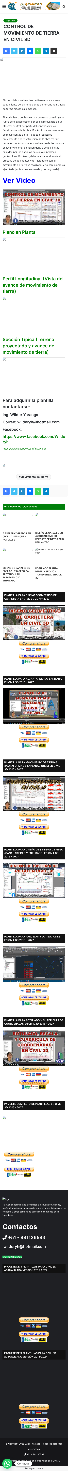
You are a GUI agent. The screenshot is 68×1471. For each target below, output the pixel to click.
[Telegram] (46, 51)
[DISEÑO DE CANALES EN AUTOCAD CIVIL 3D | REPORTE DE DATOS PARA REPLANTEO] (50, 521)
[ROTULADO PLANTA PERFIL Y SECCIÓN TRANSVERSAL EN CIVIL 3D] (50, 556)
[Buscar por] (64, 7)
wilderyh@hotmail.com (24, 1246)
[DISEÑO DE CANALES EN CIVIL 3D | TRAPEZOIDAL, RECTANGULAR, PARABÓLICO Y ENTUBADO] (18, 556)
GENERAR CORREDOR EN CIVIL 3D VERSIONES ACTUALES (17, 536)
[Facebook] (6, 51)
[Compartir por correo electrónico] (54, 51)
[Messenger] (30, 51)
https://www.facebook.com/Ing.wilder (24, 448)
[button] (7, 1464)
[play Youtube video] (34, 207)
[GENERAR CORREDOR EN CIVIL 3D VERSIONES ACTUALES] (18, 521)
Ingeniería (10, 20)
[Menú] (4, 7)
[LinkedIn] (22, 51)
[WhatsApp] (38, 51)
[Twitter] (14, 51)
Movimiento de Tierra (34, 476)
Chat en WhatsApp (12, 1257)
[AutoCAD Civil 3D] (34, 6)
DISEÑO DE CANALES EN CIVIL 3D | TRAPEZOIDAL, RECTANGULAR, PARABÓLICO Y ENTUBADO (17, 574)
